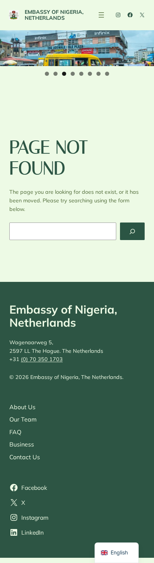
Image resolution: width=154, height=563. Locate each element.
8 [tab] (107, 74)
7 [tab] (98, 74)
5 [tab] (81, 74)
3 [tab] (64, 74)
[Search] (132, 231)
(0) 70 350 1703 (42, 359)
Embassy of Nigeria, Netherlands (54, 15)
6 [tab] (90, 74)
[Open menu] (101, 14)
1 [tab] (47, 74)
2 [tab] (55, 74)
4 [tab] (73, 74)
